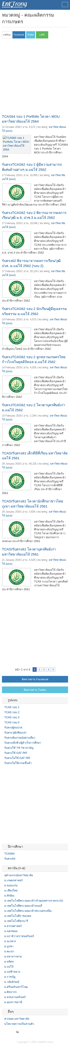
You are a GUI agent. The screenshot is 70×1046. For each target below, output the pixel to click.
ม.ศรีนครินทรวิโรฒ (16, 986)
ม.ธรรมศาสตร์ (13, 926)
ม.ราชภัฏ (9, 976)
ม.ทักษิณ (9, 895)
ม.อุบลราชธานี (13, 1002)
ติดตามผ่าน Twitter (35, 689)
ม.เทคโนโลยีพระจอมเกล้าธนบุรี (23, 905)
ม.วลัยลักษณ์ (11, 981)
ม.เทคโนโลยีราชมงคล (17, 915)
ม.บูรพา (8, 946)
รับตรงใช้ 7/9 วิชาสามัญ (18, 747)
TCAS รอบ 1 (11, 707)
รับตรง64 (9, 858)
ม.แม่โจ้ (8, 966)
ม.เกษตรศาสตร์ (13, 880)
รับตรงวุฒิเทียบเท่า (15, 732)
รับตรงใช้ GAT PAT (15, 752)
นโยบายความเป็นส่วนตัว (19, 1023)
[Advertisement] (35, 77)
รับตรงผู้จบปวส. (13, 727)
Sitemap (17, 1031)
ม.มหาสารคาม (13, 956)
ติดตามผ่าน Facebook (35, 679)
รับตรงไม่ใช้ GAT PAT (17, 757)
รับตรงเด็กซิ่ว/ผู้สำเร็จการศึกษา (22, 742)
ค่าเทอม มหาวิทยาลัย (16, 1018)
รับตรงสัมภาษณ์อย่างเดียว (19, 737)
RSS (12, 1031)
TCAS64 (9, 853)
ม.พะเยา (9, 951)
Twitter (8, 1031)
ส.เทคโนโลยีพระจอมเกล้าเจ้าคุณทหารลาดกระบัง (33, 900)
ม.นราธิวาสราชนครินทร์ (19, 936)
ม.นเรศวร (10, 941)
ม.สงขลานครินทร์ (15, 997)
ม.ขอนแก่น (11, 885)
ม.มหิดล (9, 961)
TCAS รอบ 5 (11, 722)
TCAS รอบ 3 (11, 717)
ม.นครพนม (11, 931)
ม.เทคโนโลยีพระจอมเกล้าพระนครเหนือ (28, 910)
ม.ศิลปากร (10, 991)
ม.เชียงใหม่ (11, 890)
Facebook (3, 1031)
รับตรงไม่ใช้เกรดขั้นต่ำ (18, 763)
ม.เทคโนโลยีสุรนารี (16, 920)
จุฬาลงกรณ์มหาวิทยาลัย (18, 875)
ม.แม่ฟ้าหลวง (12, 971)
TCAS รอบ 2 (11, 712)
